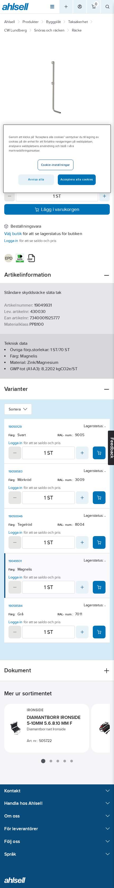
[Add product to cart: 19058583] (99, 497)
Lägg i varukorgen (60, 209)
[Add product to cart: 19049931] (99, 587)
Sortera (15, 409)
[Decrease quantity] (9, 196)
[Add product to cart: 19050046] (99, 542)
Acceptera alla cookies (76, 179)
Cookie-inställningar (55, 164)
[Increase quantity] (104, 196)
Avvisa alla (36, 179)
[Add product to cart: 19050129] (99, 453)
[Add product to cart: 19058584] (99, 632)
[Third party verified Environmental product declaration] (8, 258)
